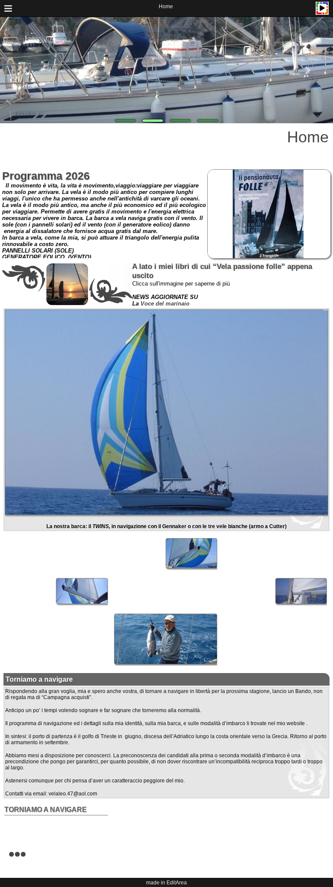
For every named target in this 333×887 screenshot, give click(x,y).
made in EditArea (166, 883)
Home (166, 6)
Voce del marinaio (164, 303)
